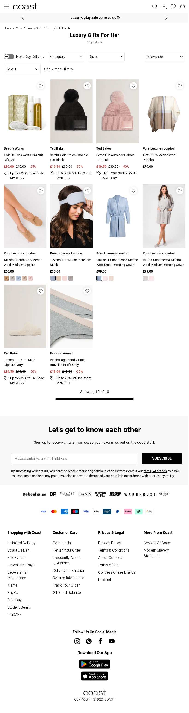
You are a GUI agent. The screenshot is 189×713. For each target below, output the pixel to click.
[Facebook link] (100, 641)
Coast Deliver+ (19, 550)
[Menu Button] (6, 6)
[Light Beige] (24, 278)
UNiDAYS (14, 614)
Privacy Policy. (164, 476)
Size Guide (15, 557)
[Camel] (6, 278)
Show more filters (58, 69)
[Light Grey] (12, 278)
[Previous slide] (22, 17)
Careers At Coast (157, 542)
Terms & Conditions (113, 550)
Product (104, 579)
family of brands (155, 471)
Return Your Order (67, 550)
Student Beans (19, 607)
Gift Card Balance (67, 592)
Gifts (19, 28)
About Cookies (110, 557)
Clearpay (14, 600)
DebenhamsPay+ (21, 565)
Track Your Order (66, 585)
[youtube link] (112, 641)
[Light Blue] (18, 278)
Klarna (12, 585)
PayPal (13, 592)
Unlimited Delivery (21, 542)
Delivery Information (69, 570)
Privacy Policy (109, 542)
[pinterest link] (89, 641)
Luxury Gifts (34, 28)
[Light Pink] (30, 278)
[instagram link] (77, 641)
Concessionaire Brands (117, 572)
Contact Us (62, 542)
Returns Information (69, 577)
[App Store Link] (94, 670)
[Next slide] (166, 17)
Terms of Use (109, 565)
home (7, 28)
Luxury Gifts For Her (59, 28)
